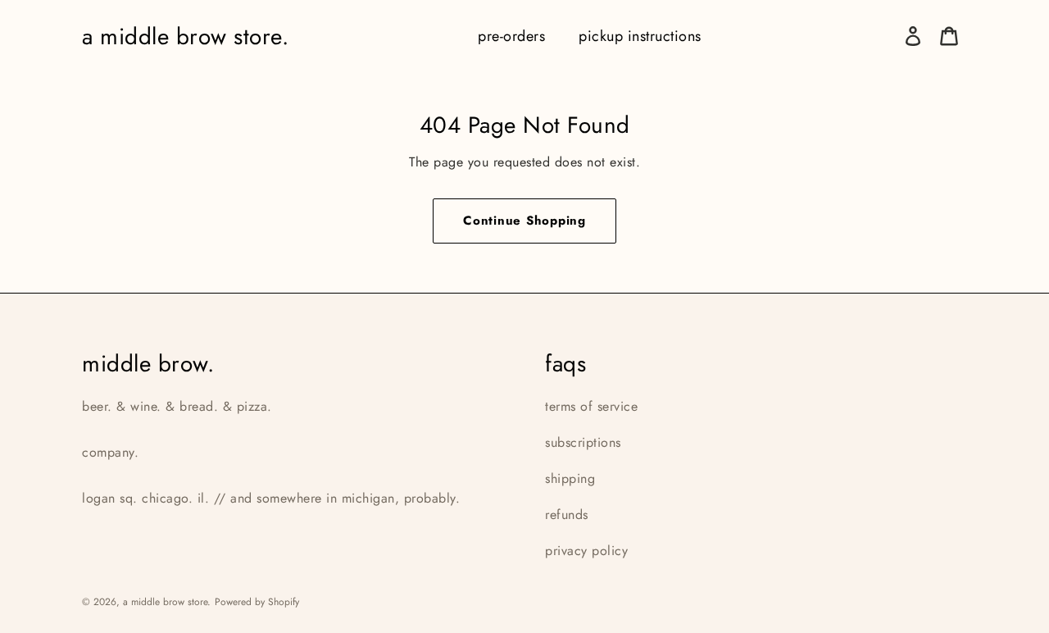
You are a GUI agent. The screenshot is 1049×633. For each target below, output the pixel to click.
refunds (566, 514)
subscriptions (583, 442)
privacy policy (586, 550)
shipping (570, 478)
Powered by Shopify (257, 601)
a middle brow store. (185, 36)
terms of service (591, 406)
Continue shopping (524, 221)
